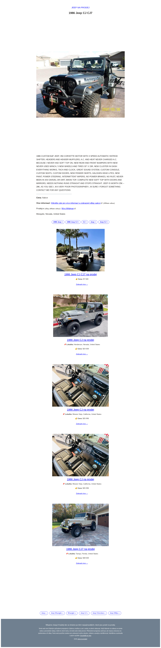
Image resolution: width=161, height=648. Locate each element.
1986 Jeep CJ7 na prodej (80, 549)
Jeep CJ (103, 222)
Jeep (92, 222)
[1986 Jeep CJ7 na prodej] (80, 545)
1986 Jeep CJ (72, 222)
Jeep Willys (114, 613)
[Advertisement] (80, 33)
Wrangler (71, 613)
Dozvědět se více (85, 635)
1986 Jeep (57, 222)
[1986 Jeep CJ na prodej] (80, 336)
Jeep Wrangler (56, 613)
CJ (84, 222)
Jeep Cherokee (98, 613)
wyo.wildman (68, 208)
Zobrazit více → (82, 284)
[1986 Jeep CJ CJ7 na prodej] (80, 271)
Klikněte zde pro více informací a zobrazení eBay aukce (76, 203)
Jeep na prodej (80, 7)
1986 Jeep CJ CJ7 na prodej (80, 274)
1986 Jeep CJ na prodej (80, 339)
